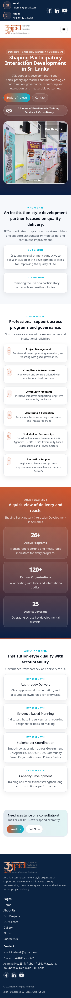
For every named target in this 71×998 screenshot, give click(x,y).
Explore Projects (17, 97)
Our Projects (11, 916)
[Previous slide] (9, 152)
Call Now (34, 829)
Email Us (15, 829)
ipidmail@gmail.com (24, 952)
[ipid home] (17, 29)
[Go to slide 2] (35, 181)
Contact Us (10, 939)
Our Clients (10, 922)
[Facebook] (49, 10)
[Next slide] (62, 152)
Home (7, 905)
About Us (9, 910)
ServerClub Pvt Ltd (35, 991)
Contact (40, 97)
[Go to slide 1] (32, 181)
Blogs (7, 933)
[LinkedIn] (57, 10)
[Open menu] (64, 29)
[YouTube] (65, 10)
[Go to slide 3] (39, 181)
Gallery (8, 927)
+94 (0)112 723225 (23, 958)
